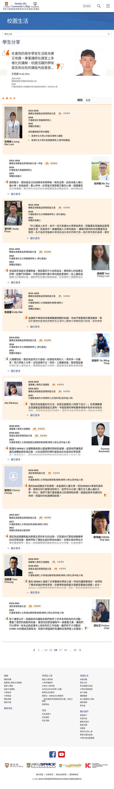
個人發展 (83, 692)
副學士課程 (8, 686)
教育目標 (83, 725)
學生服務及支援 (86, 686)
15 (50, 650)
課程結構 (7, 679)
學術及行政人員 (86, 732)
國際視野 (83, 702)
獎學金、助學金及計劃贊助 (52, 696)
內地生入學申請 (48, 686)
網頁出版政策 (61, 775)
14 (45, 650)
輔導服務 (83, 696)
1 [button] (3, 98)
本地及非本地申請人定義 (52, 689)
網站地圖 (39, 775)
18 (65, 650)
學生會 (82, 706)
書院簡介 (83, 715)
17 (60, 650)
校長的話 (83, 719)
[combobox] (98, 100)
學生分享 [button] (8, 34)
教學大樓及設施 (86, 735)
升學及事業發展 (86, 689)
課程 (80, 100)
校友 (44, 710)
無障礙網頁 (73, 775)
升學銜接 (7, 696)
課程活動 (7, 699)
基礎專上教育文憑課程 (13, 683)
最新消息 (8, 708)
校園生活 (84, 676)
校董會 (82, 728)
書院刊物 (7, 702)
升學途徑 (7, 692)
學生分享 (83, 683)
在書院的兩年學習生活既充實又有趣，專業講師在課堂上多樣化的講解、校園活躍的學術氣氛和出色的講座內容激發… (33, 60)
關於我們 (84, 712)
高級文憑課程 (9, 689)
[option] (57, 67)
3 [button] (11, 98)
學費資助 (45, 704)
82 (75, 650)
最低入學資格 (47, 679)
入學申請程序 (47, 683)
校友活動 (45, 721)
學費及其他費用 (48, 692)
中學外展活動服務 (87, 738)
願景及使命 (84, 722)
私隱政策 (49, 775)
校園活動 (83, 679)
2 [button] (7, 98)
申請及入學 (47, 676)
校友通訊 (45, 717)
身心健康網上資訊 (87, 699)
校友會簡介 (46, 714)
